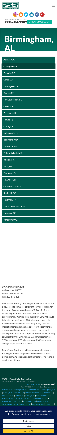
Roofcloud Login (40, 22)
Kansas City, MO (11, 146)
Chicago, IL (8, 126)
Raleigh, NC (9, 159)
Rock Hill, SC (9, 193)
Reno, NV (7, 166)
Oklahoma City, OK (12, 186)
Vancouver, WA (10, 219)
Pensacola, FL (9, 113)
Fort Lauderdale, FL (12, 99)
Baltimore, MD (10, 139)
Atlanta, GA (9, 59)
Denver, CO (8, 93)
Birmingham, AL (10, 66)
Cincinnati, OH (10, 173)
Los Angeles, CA (11, 86)
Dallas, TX (49, 404)
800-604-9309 (16, 22)
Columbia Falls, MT (12, 153)
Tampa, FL (8, 119)
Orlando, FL (9, 106)
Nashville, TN (9, 199)
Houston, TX (9, 213)
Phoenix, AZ (9, 73)
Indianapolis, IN (10, 133)
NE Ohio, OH (9, 179)
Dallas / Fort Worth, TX (14, 206)
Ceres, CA (8, 79)
